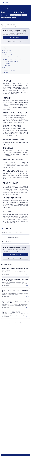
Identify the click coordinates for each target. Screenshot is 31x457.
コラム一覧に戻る (17, 322)
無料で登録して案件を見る (14, 455)
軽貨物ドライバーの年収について (10, 67)
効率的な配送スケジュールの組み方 (12, 57)
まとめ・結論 (5, 72)
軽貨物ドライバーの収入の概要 (9, 52)
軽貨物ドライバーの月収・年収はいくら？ (12, 50)
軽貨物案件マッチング (16, 24)
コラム (8, 24)
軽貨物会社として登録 (16, 41)
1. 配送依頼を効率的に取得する (11, 61)
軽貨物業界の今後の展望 (9, 70)
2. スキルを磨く (7, 63)
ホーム (3, 24)
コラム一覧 (6, 8)
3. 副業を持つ (7, 65)
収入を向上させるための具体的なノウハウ (12, 59)
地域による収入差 (8, 54)
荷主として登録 (15, 37)
